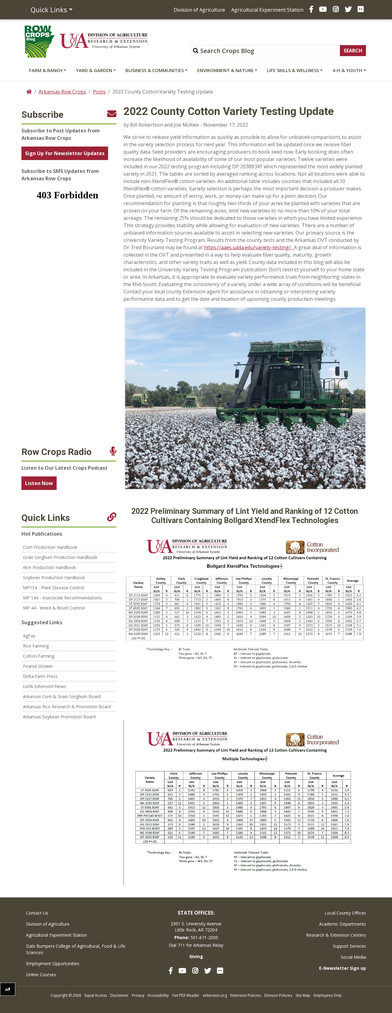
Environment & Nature (225, 70)
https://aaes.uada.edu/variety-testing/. (249, 247)
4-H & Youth (347, 70)
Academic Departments (342, 924)
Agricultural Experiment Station (267, 9)
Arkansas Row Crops (62, 91)
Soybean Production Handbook (54, 577)
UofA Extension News (44, 686)
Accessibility (158, 995)
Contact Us (37, 913)
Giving (196, 956)
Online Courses (41, 974)
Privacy (138, 995)
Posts (99, 91)
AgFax (29, 636)
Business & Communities (155, 70)
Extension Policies (245, 995)
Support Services (349, 946)
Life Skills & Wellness (293, 70)
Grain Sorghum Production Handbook (60, 557)
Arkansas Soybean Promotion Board (59, 717)
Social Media (353, 957)
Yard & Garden (94, 70)
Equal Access (96, 995)
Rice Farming (36, 646)
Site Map (303, 995)
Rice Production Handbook (49, 567)
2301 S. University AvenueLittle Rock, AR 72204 (196, 927)
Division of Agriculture (199, 9)
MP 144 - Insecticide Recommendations (62, 598)
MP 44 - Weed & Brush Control (54, 608)
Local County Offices (345, 913)
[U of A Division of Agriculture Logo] (104, 41)
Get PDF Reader (185, 995)
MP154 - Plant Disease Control (53, 588)
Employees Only (327, 995)
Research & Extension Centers (336, 935)
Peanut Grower (38, 666)
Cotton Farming (38, 656)
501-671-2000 (204, 937)
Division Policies (278, 995)
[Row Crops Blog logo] (39, 41)
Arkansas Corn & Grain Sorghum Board (62, 696)
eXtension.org (215, 995)
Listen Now (39, 483)
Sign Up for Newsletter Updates (64, 153)
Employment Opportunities (52, 963)
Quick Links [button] (49, 9)
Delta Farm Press (40, 676)
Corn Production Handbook (50, 547)
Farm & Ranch (45, 70)
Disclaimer (119, 995)
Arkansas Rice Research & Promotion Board (67, 706)
